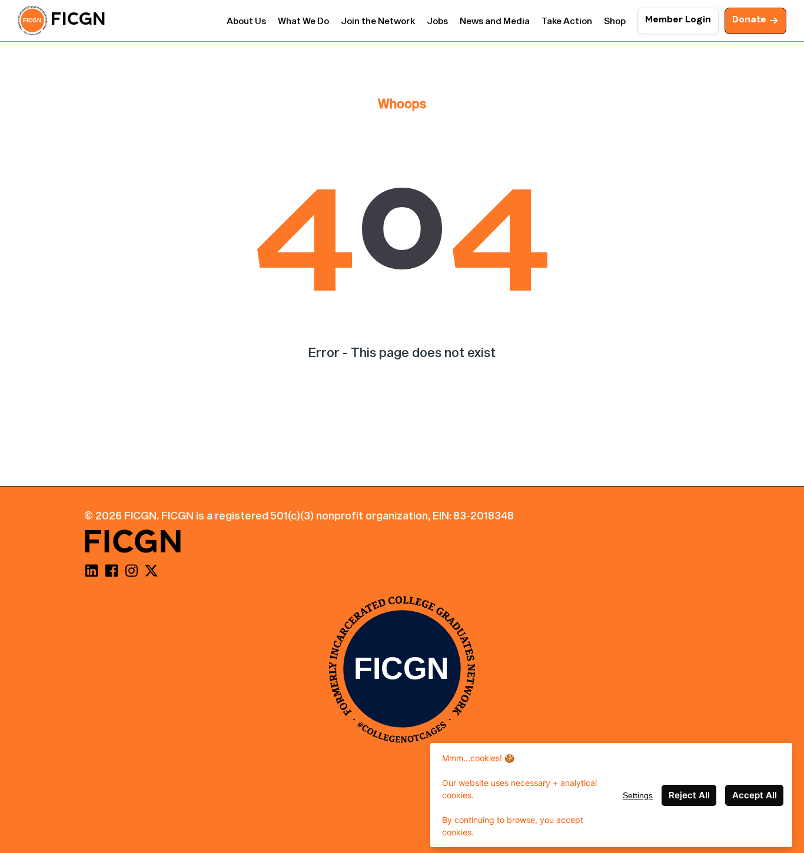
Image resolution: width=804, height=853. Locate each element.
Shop (615, 20)
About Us (246, 20)
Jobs (437, 20)
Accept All (754, 795)
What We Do (303, 20)
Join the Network (378, 20)
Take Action (566, 20)
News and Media (495, 20)
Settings (638, 795)
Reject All (689, 795)
